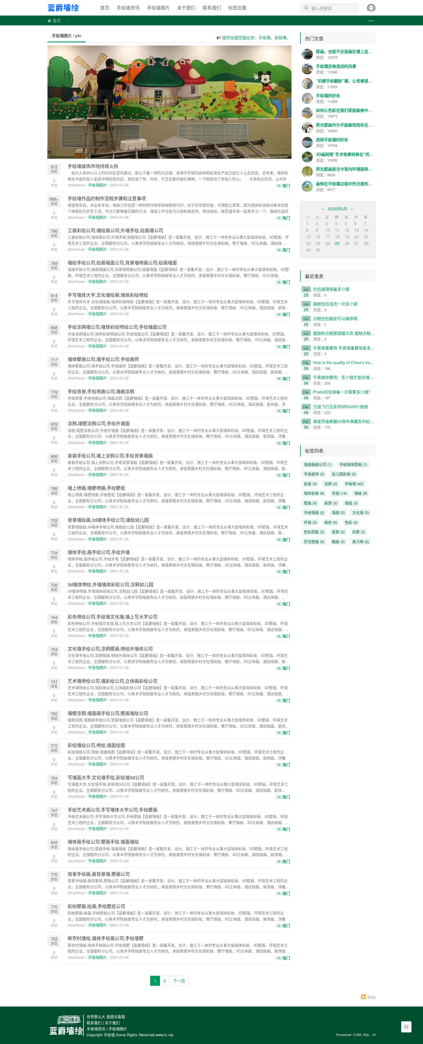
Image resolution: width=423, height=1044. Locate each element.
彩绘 (310, 483)
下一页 (179, 981)
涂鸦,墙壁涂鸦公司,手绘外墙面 (99, 423)
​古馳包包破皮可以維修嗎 (335, 318)
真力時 (360, 541)
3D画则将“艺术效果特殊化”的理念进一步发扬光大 (361, 154)
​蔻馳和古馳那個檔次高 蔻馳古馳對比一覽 (350, 333)
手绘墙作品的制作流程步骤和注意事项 (107, 198)
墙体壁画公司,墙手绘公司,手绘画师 (103, 359)
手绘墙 (69, 8)
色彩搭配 (314, 531)
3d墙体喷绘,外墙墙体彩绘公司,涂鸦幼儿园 (110, 584)
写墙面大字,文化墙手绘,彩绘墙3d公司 (106, 777)
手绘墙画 (314, 512)
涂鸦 (330, 483)
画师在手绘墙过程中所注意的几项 (346, 183)
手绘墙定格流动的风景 (336, 66)
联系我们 (212, 7)
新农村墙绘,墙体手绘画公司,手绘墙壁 (106, 938)
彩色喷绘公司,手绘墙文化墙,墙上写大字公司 (112, 616)
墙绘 (360, 493)
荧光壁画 (314, 541)
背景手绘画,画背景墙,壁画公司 (99, 874)
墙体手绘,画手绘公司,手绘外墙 (99, 552)
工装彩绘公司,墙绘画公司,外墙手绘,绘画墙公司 (115, 230)
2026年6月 (337, 208)
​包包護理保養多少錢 (331, 289)
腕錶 (338, 541)
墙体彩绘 (314, 493)
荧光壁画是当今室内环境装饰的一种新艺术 (354, 169)
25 (337, 243)
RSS (371, 997)
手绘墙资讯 (128, 7)
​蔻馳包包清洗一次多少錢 (335, 304)
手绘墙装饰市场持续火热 (93, 166)
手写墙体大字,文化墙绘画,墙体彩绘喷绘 (108, 295)
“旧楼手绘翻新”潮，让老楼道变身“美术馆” (354, 81)
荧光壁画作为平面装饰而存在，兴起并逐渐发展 (358, 125)
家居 (338, 531)
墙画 (338, 512)
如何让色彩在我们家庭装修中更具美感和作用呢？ (360, 110)
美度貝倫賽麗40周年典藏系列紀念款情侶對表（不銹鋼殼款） (367, 421)
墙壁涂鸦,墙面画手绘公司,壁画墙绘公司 (108, 713)
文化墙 (360, 512)
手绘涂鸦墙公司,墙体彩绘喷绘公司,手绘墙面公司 (117, 327)
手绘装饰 (314, 473)
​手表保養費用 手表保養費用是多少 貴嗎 (348, 348)
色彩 (351, 522)
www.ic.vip (164, 1034)
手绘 (339, 493)
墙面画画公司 (318, 464)
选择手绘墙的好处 (332, 139)
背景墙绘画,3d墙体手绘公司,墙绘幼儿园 (108, 520)
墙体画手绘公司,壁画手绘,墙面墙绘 (103, 841)
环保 (310, 522)
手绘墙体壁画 (353, 464)
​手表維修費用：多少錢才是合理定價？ (347, 377)
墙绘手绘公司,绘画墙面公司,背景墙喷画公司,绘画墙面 (122, 262)
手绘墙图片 (158, 7)
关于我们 (186, 7)
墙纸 (351, 503)
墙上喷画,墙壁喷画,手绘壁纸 (96, 488)
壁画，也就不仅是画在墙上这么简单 (348, 51)
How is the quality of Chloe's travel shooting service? (361, 362)
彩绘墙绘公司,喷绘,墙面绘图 (96, 745)
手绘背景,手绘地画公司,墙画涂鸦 (101, 391)
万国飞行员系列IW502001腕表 (340, 406)
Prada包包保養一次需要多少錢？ (342, 392)
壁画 (310, 503)
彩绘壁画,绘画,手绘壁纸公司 (96, 906)
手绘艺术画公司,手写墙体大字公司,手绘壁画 (112, 809)
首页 (104, 7)
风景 (358, 531)
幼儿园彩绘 (344, 473)
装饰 (330, 503)
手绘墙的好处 (328, 95)
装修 (330, 522)
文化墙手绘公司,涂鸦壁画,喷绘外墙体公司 (110, 648)
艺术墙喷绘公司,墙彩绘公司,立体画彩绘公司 (112, 681)
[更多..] (371, 21)
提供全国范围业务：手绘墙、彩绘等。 (256, 34)
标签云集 (237, 7)
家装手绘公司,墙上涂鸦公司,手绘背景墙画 (110, 455)
